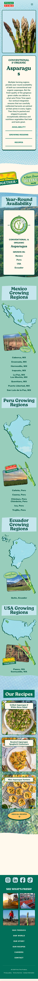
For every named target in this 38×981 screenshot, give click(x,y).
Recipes (19, 142)
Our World (19, 935)
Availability (19, 127)
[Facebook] (23, 880)
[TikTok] (30, 880)
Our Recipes (19, 946)
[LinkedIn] (15, 880)
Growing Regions (18, 134)
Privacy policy (8, 973)
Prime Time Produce (21, 969)
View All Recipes (19, 814)
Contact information (28, 973)
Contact (19, 958)
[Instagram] (8, 880)
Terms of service (17, 973)
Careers (19, 952)
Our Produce (19, 930)
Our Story (18, 941)
